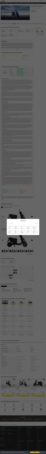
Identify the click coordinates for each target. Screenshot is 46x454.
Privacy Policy (23, 452)
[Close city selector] (38, 220)
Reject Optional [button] (37, 452)
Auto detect (36, 223)
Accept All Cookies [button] (32, 452)
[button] (42, 452)
